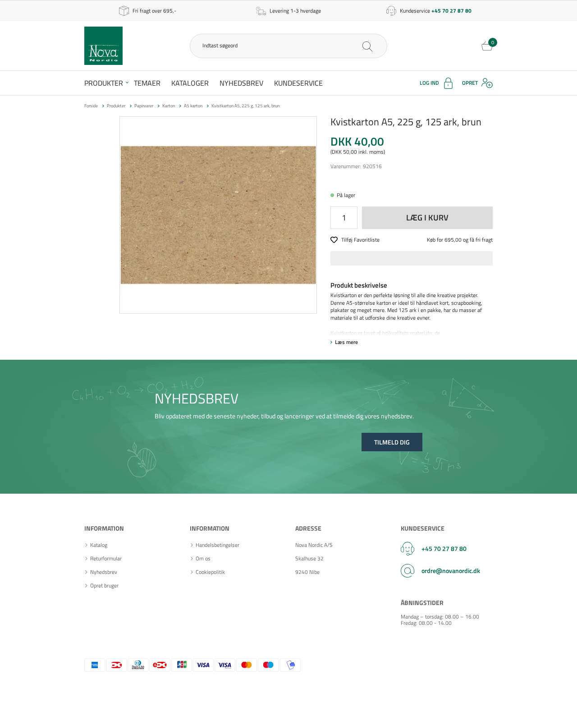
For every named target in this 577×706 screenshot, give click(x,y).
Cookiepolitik (210, 572)
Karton (168, 105)
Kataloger (190, 83)
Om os (203, 558)
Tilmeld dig (392, 442)
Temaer (147, 83)
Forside (91, 105)
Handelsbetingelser (217, 545)
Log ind (429, 82)
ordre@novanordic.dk (450, 570)
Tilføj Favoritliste (360, 240)
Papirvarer (143, 105)
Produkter (103, 83)
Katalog (98, 545)
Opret (470, 82)
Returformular (106, 558)
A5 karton (193, 105)
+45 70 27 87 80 (444, 548)
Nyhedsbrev (241, 83)
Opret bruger (104, 585)
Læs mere (346, 342)
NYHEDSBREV (196, 398)
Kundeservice (298, 83)
